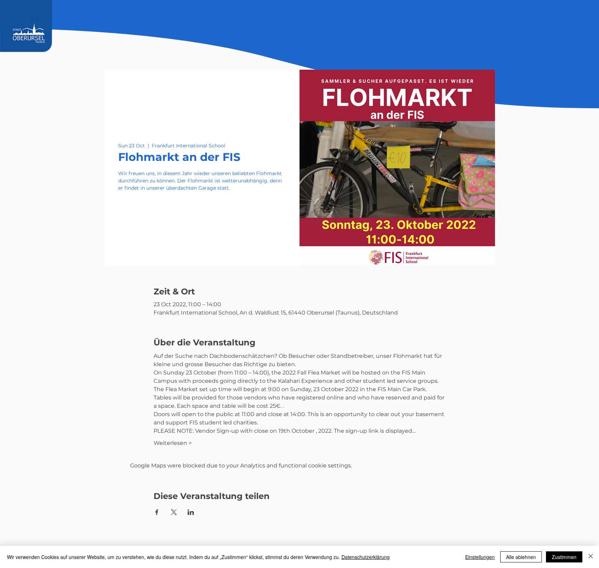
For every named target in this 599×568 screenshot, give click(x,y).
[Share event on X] (174, 512)
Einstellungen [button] (480, 556)
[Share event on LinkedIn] (191, 512)
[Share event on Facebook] (157, 512)
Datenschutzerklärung (365, 556)
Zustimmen (564, 556)
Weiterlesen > (173, 443)
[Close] (591, 556)
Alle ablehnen (521, 556)
